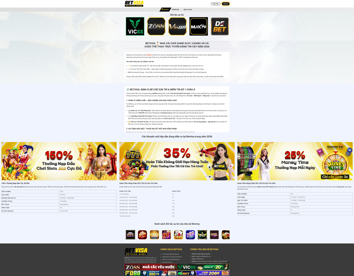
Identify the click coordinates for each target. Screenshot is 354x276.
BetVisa (166, 9)
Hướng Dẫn (175, 9)
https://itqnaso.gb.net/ (203, 254)
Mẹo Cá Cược (188, 9)
